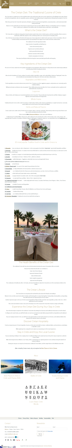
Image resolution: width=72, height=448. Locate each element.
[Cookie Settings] (2, 446)
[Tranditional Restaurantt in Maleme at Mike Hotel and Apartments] (36, 231)
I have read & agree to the (45, 431)
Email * (54, 427)
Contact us (48, 3)
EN (63, 3)
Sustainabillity (47, 418)
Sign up (40, 434)
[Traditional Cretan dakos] (36, 130)
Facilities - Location (12, 3)
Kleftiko (7, 166)
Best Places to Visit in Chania (49, 348)
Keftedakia (8, 196)
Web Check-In (68, 0)
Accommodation (22, 3)
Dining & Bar (30, 3)
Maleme (6, 429)
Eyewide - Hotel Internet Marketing (46, 445)
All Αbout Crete (37, 3)
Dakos (7, 189)
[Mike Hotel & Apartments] (5, 3)
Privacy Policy (26, 418)
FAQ (53, 418)
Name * (38, 427)
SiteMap (41, 418)
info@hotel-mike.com (13, 434)
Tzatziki (8, 175)
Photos (43, 3)
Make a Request (54, 3)
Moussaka (8, 148)
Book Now (68, 3)
